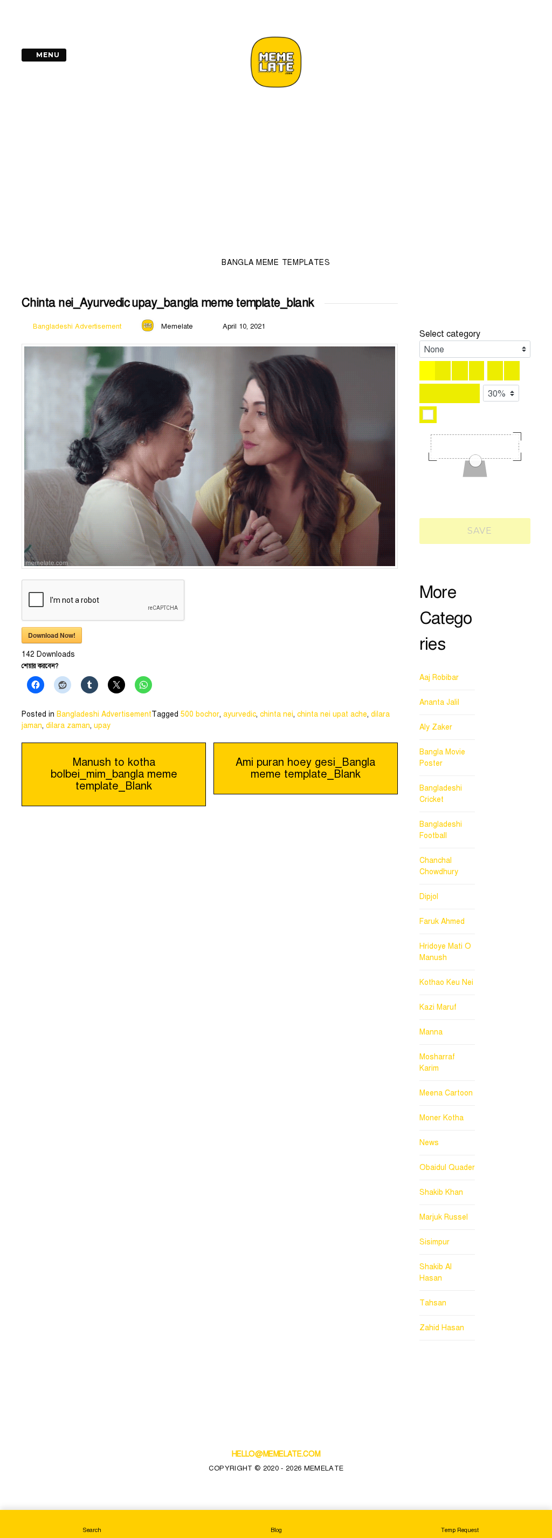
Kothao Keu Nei (446, 982)
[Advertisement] (276, 175)
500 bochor (200, 714)
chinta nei (276, 714)
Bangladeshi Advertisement (77, 326)
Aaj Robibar (439, 677)
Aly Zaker (435, 727)
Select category (449, 334)
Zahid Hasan (441, 1327)
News (429, 1142)
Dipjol (428, 896)
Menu (47, 55)
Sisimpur (434, 1242)
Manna (431, 1032)
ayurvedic (239, 714)
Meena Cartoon (446, 1093)
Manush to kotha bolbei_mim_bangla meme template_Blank (114, 774)
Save (479, 531)
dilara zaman (68, 725)
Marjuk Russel (443, 1217)
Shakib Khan (441, 1192)
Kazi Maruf (438, 1007)
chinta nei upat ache (332, 714)
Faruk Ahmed (442, 921)
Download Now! (51, 635)
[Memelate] (276, 89)
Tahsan (432, 1303)
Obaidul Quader (447, 1167)
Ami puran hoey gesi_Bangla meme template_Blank (305, 768)
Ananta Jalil (439, 702)
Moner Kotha (441, 1117)
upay (102, 725)
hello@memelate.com (276, 1454)
